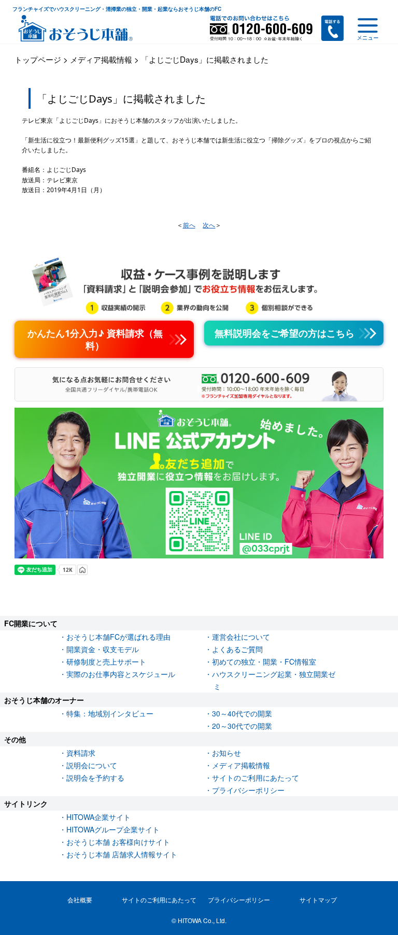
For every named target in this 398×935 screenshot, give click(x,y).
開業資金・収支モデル (102, 649)
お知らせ (226, 752)
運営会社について (241, 636)
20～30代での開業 (242, 726)
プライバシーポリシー (248, 790)
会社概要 (79, 899)
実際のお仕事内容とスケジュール (120, 674)
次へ (209, 225)
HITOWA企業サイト (98, 817)
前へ (189, 225)
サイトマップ (318, 899)
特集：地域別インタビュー (109, 713)
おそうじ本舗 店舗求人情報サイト (121, 854)
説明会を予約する (95, 777)
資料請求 (80, 752)
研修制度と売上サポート (106, 661)
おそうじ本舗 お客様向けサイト (118, 842)
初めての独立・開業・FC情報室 (264, 661)
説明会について (91, 765)
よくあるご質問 (237, 649)
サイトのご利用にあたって (255, 777)
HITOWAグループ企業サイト (113, 829)
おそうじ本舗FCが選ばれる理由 (118, 636)
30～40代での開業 (242, 713)
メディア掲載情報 (241, 765)
